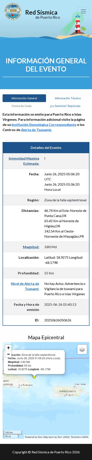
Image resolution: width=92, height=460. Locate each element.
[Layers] (82, 349)
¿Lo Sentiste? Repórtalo (65, 106)
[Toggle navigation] (83, 11)
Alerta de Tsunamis (36, 130)
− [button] (8, 354)
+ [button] (8, 347)
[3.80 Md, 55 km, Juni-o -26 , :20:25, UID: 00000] (34, 377)
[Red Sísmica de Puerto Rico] (12, 11)
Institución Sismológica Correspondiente (44, 124)
